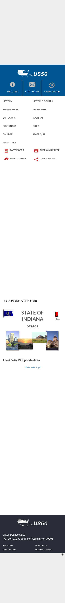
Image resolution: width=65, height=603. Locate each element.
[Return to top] (32, 367)
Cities (35, 126)
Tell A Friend (48, 158)
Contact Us (32, 91)
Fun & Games (18, 158)
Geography (39, 109)
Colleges (8, 134)
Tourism (37, 117)
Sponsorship (52, 91)
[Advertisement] (32, 32)
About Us (12, 91)
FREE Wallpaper (50, 150)
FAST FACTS (17, 150)
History (7, 101)
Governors (9, 126)
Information (10, 109)
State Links (9, 142)
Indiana (15, 300)
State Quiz (38, 134)
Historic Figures (42, 101)
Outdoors (9, 117)
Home (5, 300)
